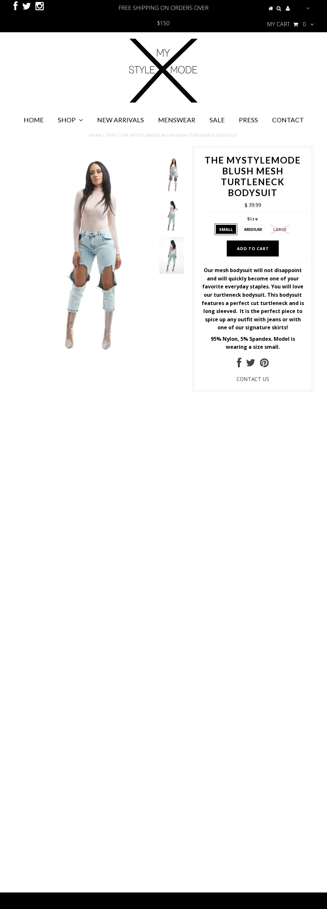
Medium (253, 229)
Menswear (176, 120)
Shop (67, 120)
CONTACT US (253, 379)
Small (226, 229)
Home (34, 120)
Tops (111, 135)
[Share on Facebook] (239, 364)
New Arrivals (120, 120)
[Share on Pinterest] (264, 364)
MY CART (286, 24)
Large (279, 229)
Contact (288, 120)
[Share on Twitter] (250, 364)
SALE (217, 120)
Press (248, 120)
